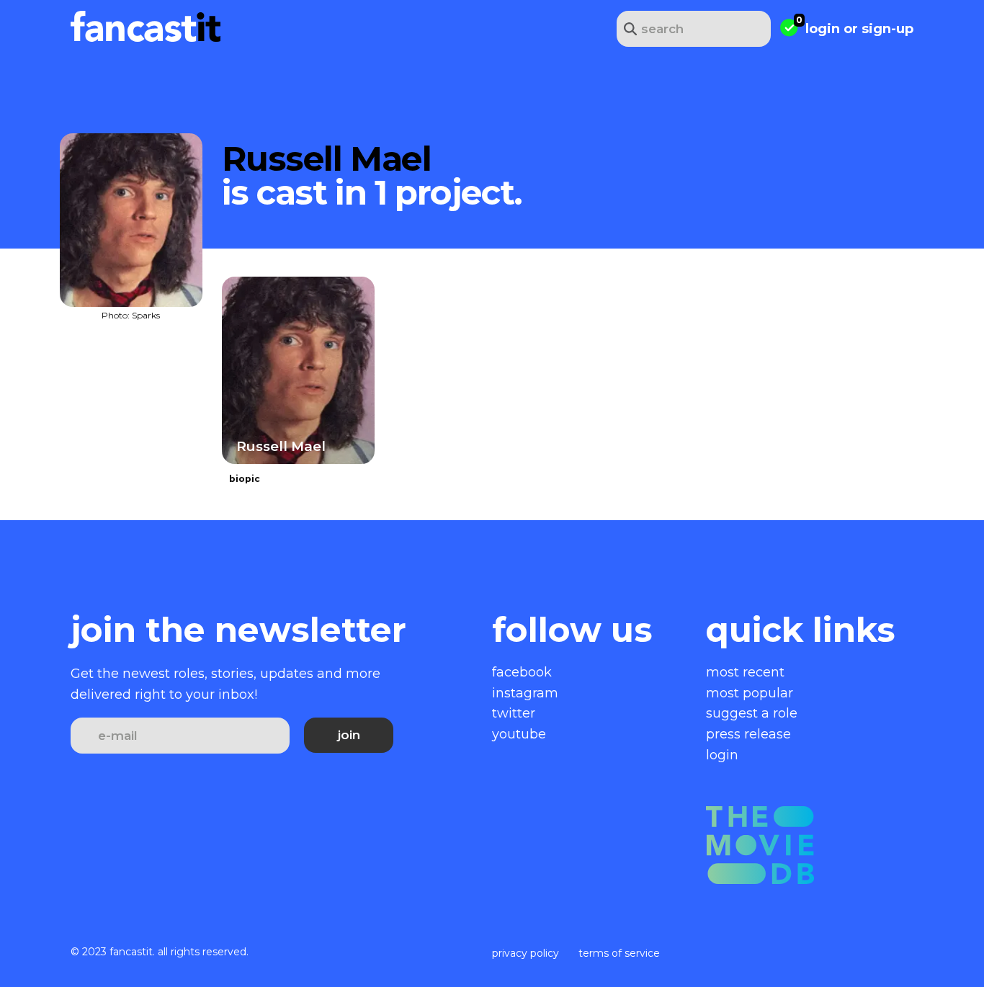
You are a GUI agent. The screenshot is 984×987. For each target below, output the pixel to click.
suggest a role (751, 713)
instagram (525, 693)
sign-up (887, 29)
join (349, 735)
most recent (745, 672)
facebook (522, 672)
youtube (519, 734)
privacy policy (525, 953)
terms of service (619, 953)
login (822, 29)
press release (748, 734)
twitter (513, 713)
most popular (749, 693)
